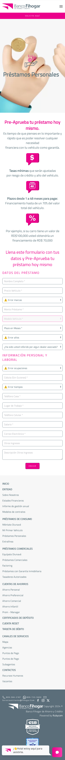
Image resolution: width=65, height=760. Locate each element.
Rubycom (58, 715)
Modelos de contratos (13, 512)
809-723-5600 (33, 697)
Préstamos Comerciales (14, 560)
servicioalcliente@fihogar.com (18, 700)
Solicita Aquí (32, 16)
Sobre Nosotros (10, 495)
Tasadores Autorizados (14, 577)
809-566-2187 (13, 697)
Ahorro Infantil (10, 606)
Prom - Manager (11, 612)
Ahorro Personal (11, 589)
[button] (61, 6)
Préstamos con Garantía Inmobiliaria (21, 571)
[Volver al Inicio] (21, 6)
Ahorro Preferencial (12, 595)
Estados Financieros (13, 500)
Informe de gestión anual (15, 506)
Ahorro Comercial (11, 601)
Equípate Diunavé (11, 554)
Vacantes (7, 681)
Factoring (7, 565)
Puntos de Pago (10, 659)
